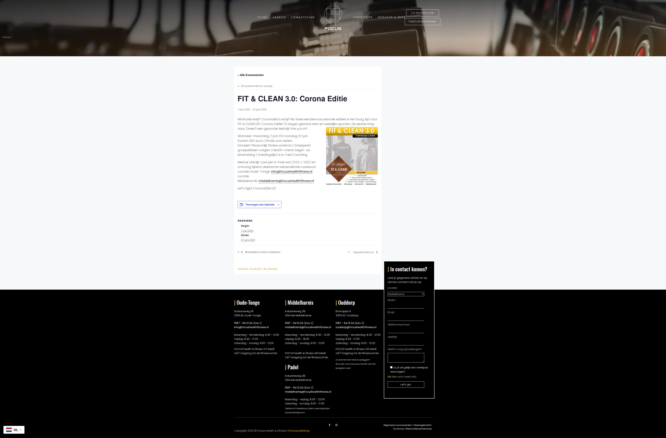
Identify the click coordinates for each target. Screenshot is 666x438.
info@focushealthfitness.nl (291, 171)
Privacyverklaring (298, 430)
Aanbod (278, 17)
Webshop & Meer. (394, 17)
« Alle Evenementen (251, 75)
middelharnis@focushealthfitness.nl (286, 181)
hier (394, 376)
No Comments (270, 269)
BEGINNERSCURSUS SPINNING (262, 252)
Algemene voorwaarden (397, 425)
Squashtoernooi (363, 252)
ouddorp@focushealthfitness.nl (356, 327)
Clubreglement (422, 425)
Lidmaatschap (300, 17)
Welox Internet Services (418, 428)
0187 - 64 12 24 (243, 323)
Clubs (262, 17)
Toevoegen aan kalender (260, 204)
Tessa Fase (243, 269)
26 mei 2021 (256, 269)
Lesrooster (367, 17)
